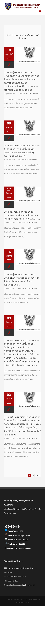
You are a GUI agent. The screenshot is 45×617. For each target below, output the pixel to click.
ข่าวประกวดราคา (32, 93)
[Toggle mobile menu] (40, 11)
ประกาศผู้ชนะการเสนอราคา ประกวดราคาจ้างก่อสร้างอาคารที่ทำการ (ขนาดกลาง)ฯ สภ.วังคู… (22, 215)
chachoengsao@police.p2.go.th (22, 585)
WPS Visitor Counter (23, 548)
